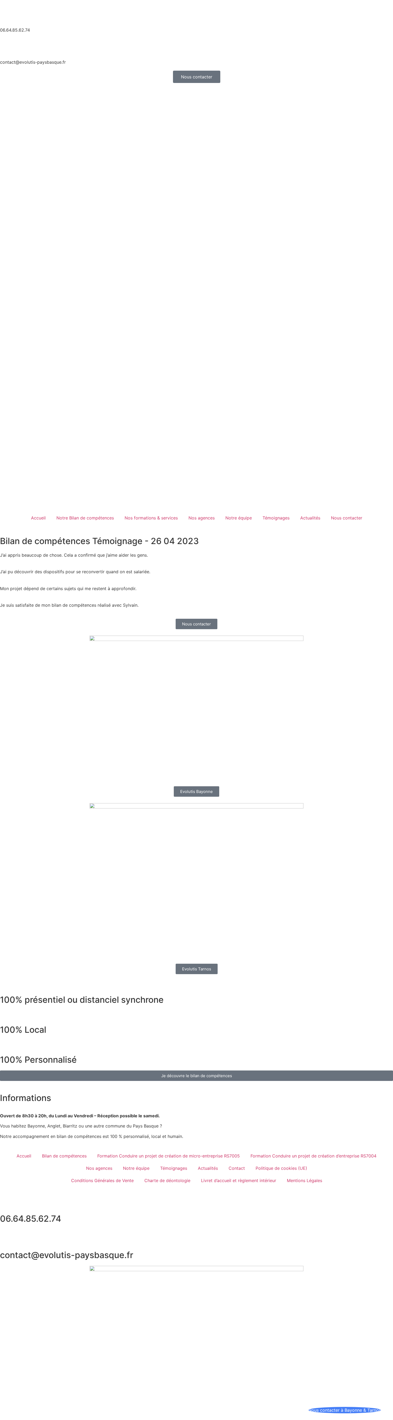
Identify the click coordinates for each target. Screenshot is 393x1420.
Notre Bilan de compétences (85, 518)
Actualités (310, 518)
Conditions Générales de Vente (102, 1180)
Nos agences (201, 518)
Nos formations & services (151, 518)
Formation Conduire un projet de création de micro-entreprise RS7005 (168, 1156)
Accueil (38, 518)
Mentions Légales (304, 1180)
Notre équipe (238, 518)
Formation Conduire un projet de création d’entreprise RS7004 (313, 1156)
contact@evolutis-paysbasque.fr (33, 62)
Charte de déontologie (167, 1180)
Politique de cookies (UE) (281, 1168)
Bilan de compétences (64, 1156)
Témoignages (276, 518)
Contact (237, 1168)
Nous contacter (346, 518)
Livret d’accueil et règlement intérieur (238, 1180)
